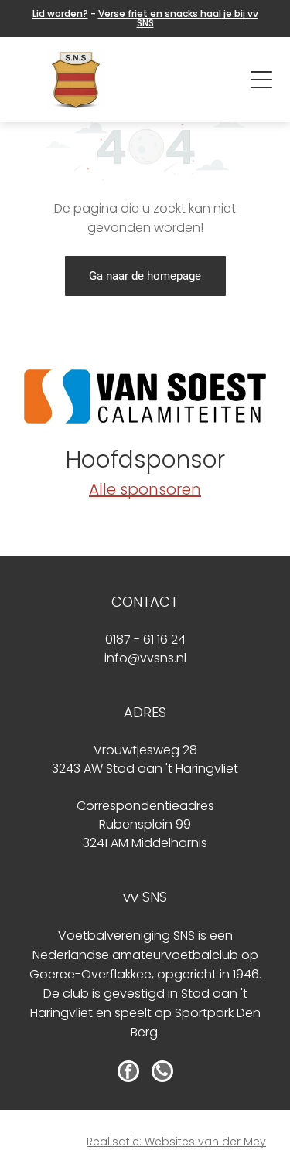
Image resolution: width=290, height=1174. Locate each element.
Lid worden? (60, 13)
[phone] (162, 1073)
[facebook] (128, 1073)
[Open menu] (261, 79)
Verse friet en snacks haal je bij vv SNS (178, 18)
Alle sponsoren (145, 489)
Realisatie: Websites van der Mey (176, 1141)
